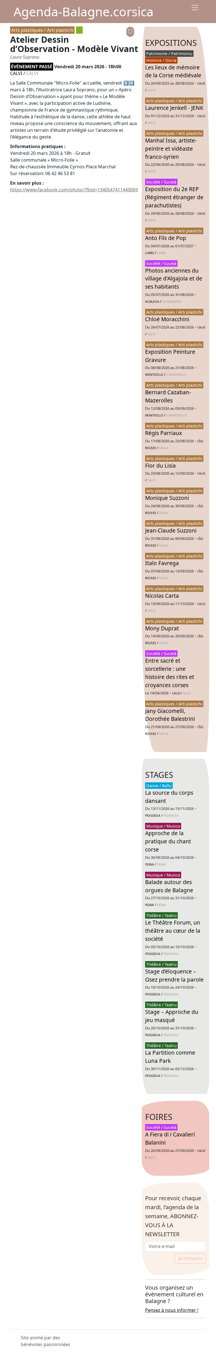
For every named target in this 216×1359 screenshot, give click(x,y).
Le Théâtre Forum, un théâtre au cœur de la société (172, 931)
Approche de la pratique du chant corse (168, 841)
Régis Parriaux (163, 433)
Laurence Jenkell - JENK (174, 108)
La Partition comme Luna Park (170, 1056)
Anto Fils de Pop (165, 238)
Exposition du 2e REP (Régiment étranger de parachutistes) (174, 197)
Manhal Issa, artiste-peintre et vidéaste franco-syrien (171, 148)
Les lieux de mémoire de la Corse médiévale (173, 71)
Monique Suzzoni (167, 498)
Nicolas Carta (162, 595)
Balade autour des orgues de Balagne (169, 886)
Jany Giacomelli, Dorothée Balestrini (170, 715)
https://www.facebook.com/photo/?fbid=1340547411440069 (74, 190)
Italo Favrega (162, 563)
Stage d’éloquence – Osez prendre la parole (174, 975)
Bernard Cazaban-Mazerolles (168, 396)
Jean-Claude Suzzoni (171, 530)
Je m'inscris (190, 1258)
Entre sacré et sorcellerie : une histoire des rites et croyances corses (169, 672)
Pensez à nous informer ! (171, 1310)
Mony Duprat (162, 628)
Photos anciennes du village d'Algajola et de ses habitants (173, 279)
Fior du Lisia (160, 465)
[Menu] (194, 7)
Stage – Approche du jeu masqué (171, 1016)
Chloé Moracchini (167, 319)
